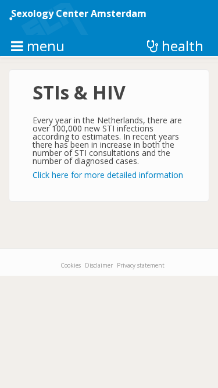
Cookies (70, 265)
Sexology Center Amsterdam (78, 13)
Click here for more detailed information (108, 174)
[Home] (54, 19)
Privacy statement (141, 265)
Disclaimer (99, 265)
